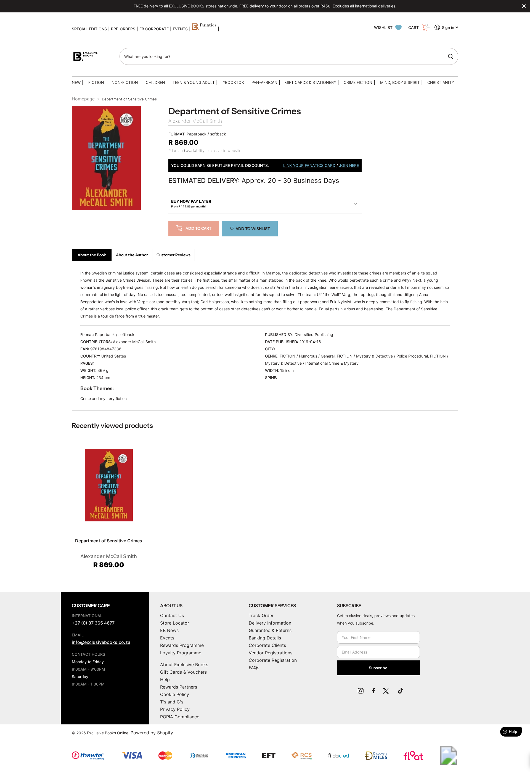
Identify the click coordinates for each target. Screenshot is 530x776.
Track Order (261, 615)
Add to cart (198, 228)
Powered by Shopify (152, 732)
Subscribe (378, 667)
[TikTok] (400, 690)
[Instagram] (361, 690)
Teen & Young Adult (194, 82)
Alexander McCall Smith (195, 121)
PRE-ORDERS (123, 28)
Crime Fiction (358, 82)
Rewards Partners (178, 687)
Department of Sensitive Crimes (108, 540)
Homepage (83, 99)
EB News (169, 630)
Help (165, 679)
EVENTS (180, 28)
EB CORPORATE (154, 28)
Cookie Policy (174, 694)
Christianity (440, 82)
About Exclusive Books (184, 664)
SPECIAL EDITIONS (89, 28)
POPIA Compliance (179, 716)
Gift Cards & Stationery (310, 82)
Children (155, 82)
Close (524, 6)
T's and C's (171, 702)
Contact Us (172, 615)
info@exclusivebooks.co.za (101, 642)
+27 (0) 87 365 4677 (93, 623)
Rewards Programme (182, 645)
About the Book (92, 254)
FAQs (254, 667)
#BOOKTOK (233, 82)
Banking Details (265, 638)
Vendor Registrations (270, 652)
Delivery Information (270, 623)
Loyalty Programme (180, 652)
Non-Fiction (125, 82)
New (76, 82)
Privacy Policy (175, 709)
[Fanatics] (204, 29)
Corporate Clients (267, 645)
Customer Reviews (173, 254)
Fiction (96, 82)
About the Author (132, 254)
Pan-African (264, 82)
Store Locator (174, 623)
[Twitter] (386, 691)
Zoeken (450, 56)
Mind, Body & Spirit (400, 82)
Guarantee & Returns (270, 630)
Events (167, 638)
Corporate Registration (273, 660)
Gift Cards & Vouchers (183, 672)
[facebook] (373, 690)
